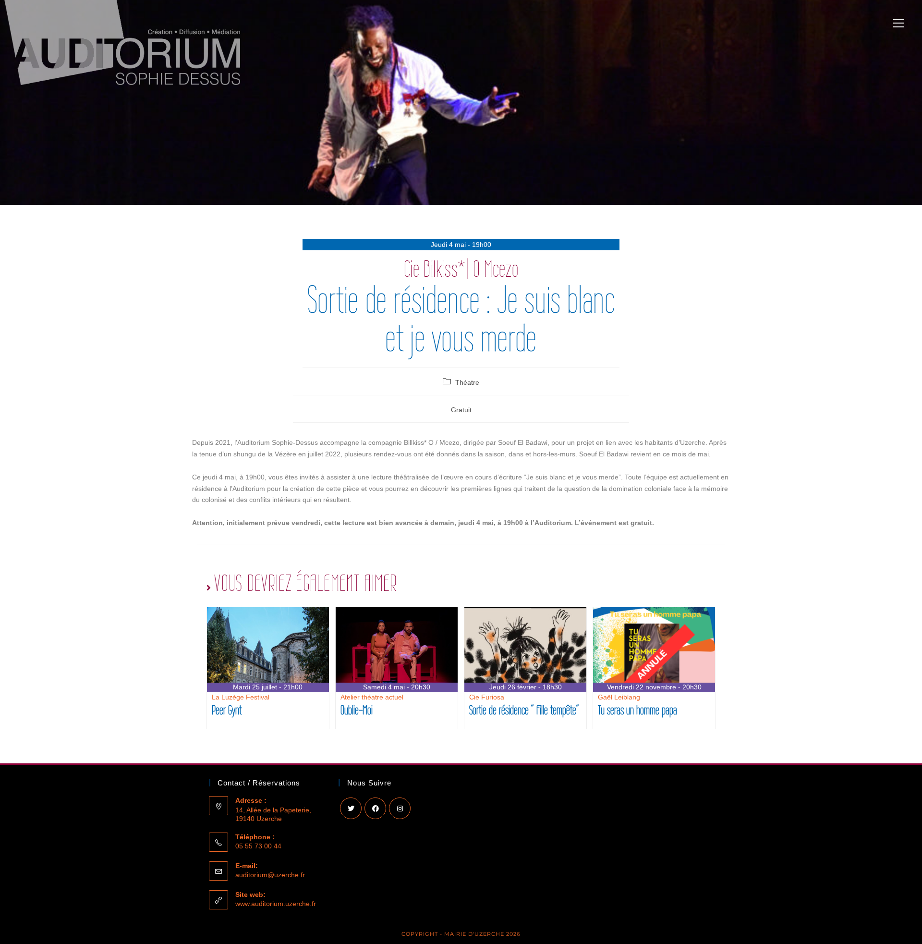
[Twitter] (351, 808)
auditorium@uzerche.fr (270, 875)
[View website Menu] (898, 24)
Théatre (467, 382)
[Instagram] (400, 808)
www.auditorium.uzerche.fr (275, 903)
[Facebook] (375, 808)
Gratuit (461, 410)
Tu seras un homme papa (637, 709)
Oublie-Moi (356, 709)
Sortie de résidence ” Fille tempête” (524, 709)
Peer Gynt (227, 709)
